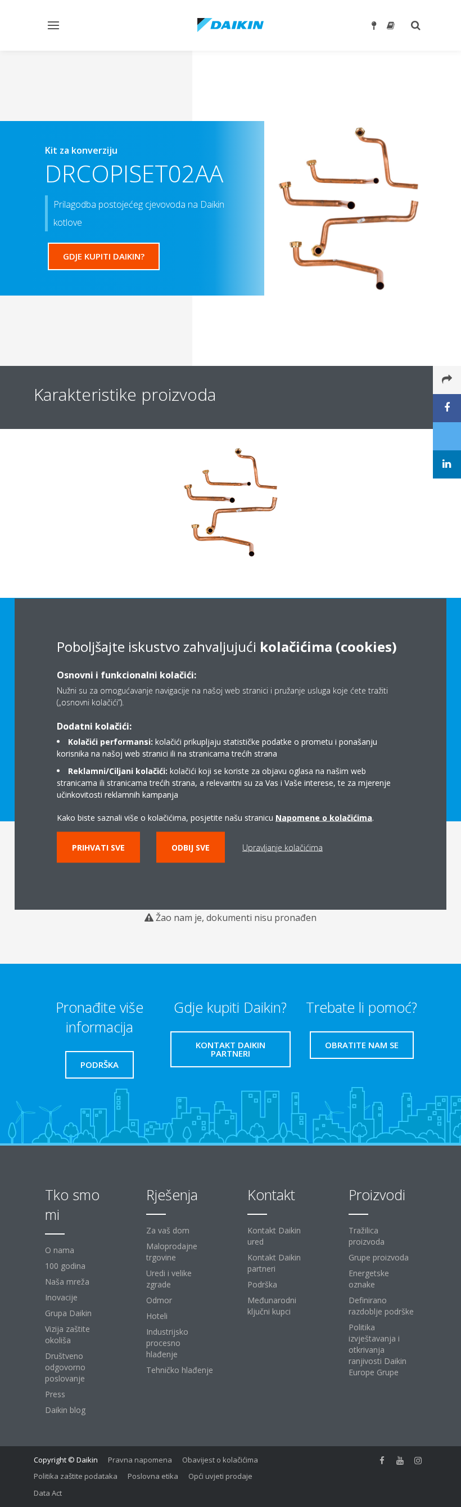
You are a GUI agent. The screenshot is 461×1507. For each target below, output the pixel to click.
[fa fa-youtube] (400, 1461)
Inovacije (61, 1297)
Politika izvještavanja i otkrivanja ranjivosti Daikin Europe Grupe (377, 1350)
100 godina (65, 1265)
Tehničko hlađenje (179, 1370)
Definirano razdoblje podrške (381, 1306)
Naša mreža (67, 1281)
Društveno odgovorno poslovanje (65, 1367)
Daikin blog (65, 1410)
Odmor (159, 1300)
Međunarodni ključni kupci (271, 1306)
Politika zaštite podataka (75, 1476)
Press (55, 1394)
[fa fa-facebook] (382, 1461)
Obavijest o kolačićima (220, 1460)
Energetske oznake (369, 1279)
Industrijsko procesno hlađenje (167, 1343)
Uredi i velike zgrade (169, 1279)
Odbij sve (190, 847)
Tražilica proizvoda (367, 1236)
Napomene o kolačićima (323, 817)
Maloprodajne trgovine (171, 1252)
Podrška (262, 1284)
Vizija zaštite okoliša (67, 1334)
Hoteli (157, 1316)
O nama (59, 1250)
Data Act (48, 1493)
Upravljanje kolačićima (282, 847)
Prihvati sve (98, 847)
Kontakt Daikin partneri (274, 1263)
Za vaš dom (167, 1230)
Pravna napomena (140, 1460)
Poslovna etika (153, 1476)
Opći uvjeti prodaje (220, 1476)
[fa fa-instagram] (418, 1461)
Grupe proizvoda (379, 1257)
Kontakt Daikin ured (274, 1236)
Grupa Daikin (68, 1313)
